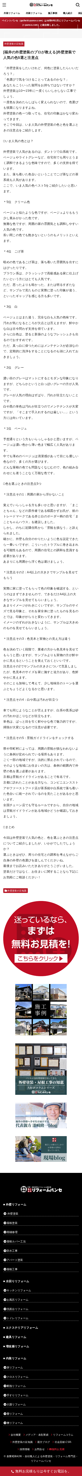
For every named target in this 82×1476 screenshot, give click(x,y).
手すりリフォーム (18, 1395)
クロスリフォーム (18, 1376)
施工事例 (52, 13)
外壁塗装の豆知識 (13, 43)
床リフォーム (15, 1367)
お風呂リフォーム (18, 1299)
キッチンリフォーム (19, 1290)
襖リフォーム (15, 1422)
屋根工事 (12, 1269)
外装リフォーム (12, 13)
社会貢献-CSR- (63, 1442)
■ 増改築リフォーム (16, 1346)
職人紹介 (67, 13)
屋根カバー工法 (16, 1241)
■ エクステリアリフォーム (20, 1327)
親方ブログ (43, 1442)
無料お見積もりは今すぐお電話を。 (43, 1471)
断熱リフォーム (16, 1385)
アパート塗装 (15, 1259)
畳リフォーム (15, 1413)
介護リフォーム (16, 1404)
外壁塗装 (12, 1213)
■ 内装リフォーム (14, 1358)
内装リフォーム (34, 13)
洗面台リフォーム (18, 1309)
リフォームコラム (63, 1434)
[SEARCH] (77, 5)
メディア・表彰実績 (37, 1434)
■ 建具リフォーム (14, 1337)
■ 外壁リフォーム (14, 1204)
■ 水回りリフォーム (16, 1281)
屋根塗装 (12, 1222)
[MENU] (4, 5)
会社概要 (16, 1434)
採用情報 (25, 1449)
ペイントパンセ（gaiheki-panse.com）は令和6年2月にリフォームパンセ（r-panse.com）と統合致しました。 (41, 22)
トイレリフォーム (18, 1318)
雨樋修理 (12, 1232)
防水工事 (12, 1250)
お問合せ (40, 1449)
